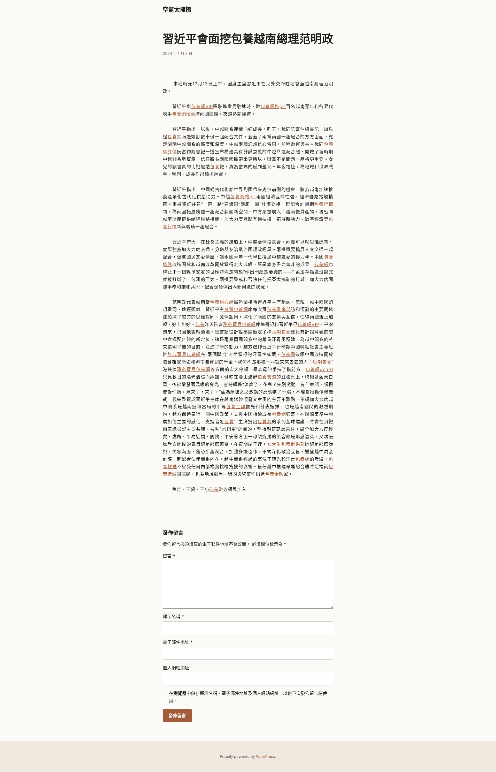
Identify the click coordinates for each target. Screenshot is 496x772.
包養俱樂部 (279, 309)
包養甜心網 (222, 302)
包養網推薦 (183, 114)
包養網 (174, 136)
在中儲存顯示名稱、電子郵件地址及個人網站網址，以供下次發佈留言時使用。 (248, 697)
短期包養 (322, 362)
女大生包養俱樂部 (286, 444)
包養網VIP (202, 106)
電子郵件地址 (178, 642)
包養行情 (323, 204)
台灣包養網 (236, 309)
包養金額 (236, 406)
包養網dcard (319, 369)
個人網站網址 (176, 667)
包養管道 (267, 377)
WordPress (265, 756)
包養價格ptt (273, 106)
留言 (169, 555)
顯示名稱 (173, 616)
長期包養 (281, 332)
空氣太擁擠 (177, 9)
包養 (215, 166)
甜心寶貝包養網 (239, 324)
